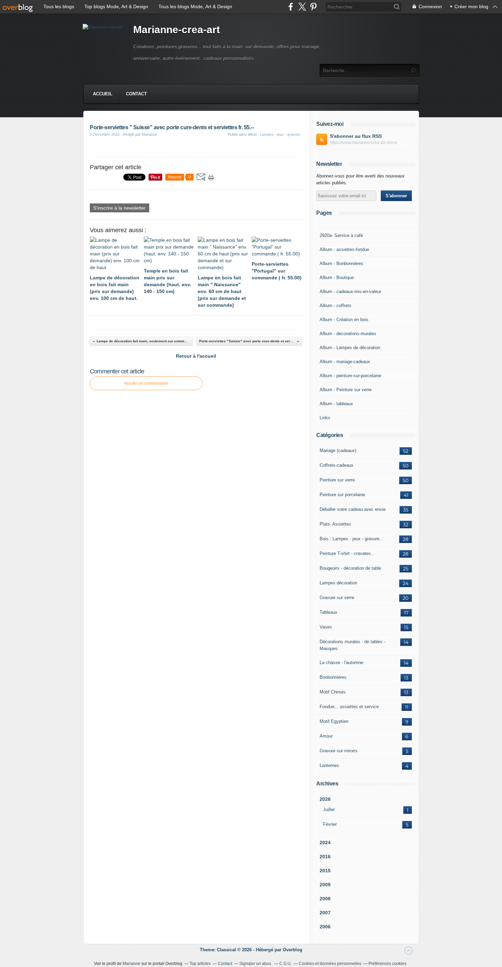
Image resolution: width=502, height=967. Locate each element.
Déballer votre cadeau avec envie (353, 509)
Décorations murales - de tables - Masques (352, 645)
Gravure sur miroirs (339, 750)
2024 (325, 842)
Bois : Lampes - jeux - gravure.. (351, 538)
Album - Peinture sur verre (346, 389)
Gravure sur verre (337, 597)
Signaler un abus (255, 963)
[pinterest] (313, 7)
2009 (325, 884)
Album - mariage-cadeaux (345, 361)
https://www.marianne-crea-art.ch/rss (363, 142)
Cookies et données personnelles (330, 963)
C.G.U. (285, 963)
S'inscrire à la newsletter (119, 208)
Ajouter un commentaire (146, 383)
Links (325, 417)
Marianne (131, 963)
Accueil (102, 93)
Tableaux (328, 612)
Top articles (200, 963)
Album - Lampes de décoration (350, 347)
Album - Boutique (337, 277)
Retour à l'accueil (196, 356)
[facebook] (291, 7)
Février (330, 824)
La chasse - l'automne (341, 662)
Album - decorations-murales (348, 333)
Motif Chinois (333, 691)
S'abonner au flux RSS (356, 136)
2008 (325, 898)
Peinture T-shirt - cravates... (347, 553)
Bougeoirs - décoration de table (350, 568)
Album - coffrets (335, 305)
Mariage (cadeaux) (338, 450)
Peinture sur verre (337, 479)
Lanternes (329, 765)
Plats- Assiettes (335, 524)
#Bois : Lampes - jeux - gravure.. (275, 134)
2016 (325, 856)
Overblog (292, 949)
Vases (326, 627)
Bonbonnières (333, 677)
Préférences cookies (387, 963)
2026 (325, 799)
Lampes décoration (338, 582)
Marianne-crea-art (176, 29)
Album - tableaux (336, 403)
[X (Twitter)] (302, 7)
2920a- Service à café (341, 235)
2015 (325, 870)
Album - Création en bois (344, 319)
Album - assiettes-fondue (344, 249)
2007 (325, 912)
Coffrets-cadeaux (336, 465)
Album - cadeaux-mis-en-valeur (350, 291)
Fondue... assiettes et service (349, 706)
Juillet (329, 809)
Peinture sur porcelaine (342, 494)
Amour (326, 736)
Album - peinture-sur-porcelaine (350, 375)
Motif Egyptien (334, 721)
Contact (136, 93)
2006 (325, 926)
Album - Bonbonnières (341, 263)
